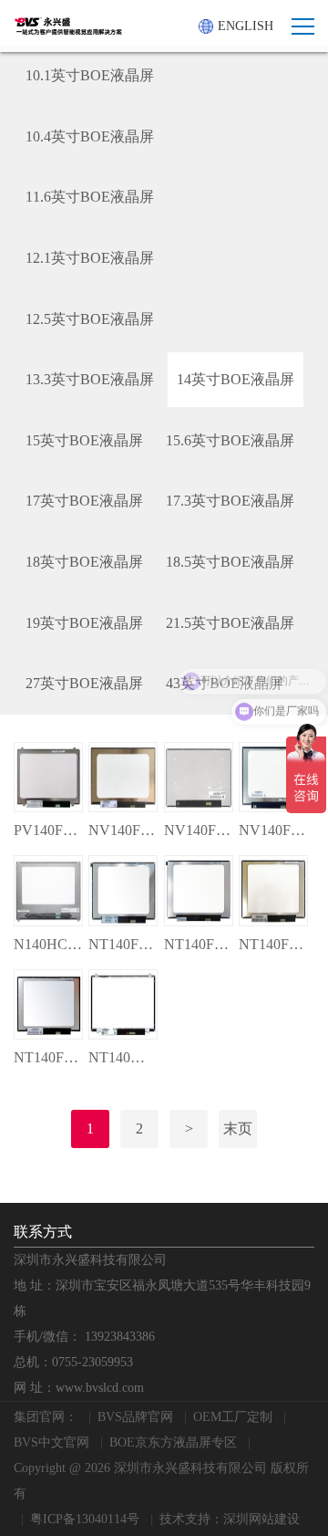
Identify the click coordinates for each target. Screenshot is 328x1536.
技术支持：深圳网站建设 (229, 1519)
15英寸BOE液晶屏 (84, 440)
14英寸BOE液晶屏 (235, 379)
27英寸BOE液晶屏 (84, 683)
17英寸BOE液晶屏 (84, 500)
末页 (237, 1128)
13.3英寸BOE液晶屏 (90, 379)
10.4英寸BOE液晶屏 (90, 136)
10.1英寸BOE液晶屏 (90, 75)
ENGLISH (245, 26)
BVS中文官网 (51, 1442)
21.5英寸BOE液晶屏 (230, 623)
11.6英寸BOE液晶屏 (90, 196)
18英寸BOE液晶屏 (84, 561)
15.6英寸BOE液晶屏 (230, 440)
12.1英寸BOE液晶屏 (90, 258)
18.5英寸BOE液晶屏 (230, 561)
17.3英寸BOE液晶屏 (230, 500)
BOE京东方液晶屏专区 (173, 1442)
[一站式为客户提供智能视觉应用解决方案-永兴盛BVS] (68, 26)
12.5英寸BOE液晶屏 (90, 319)
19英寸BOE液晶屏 (84, 623)
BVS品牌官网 (135, 1417)
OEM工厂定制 (232, 1417)
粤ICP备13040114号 (84, 1519)
